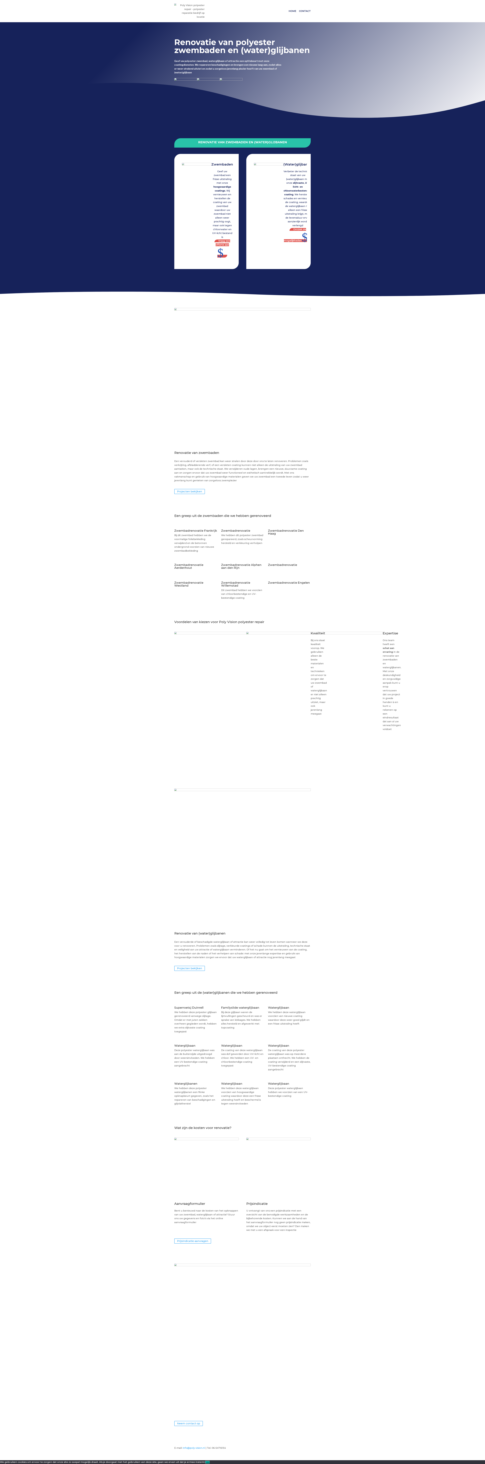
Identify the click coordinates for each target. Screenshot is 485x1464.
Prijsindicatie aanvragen (192, 1241)
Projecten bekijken (189, 491)
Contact (305, 11)
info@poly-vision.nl (194, 1448)
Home (292, 11)
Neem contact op (188, 1423)
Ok (207, 1462)
